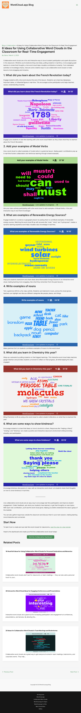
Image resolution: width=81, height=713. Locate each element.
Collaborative (11, 45)
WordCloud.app (41, 697)
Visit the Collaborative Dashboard (40, 537)
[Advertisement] (40, 25)
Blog (3, 45)
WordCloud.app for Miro (40, 704)
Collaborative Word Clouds (40, 699)
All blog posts (40, 694)
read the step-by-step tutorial (60, 527)
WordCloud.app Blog (22, 4)
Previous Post (7, 672)
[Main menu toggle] (77, 5)
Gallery (40, 709)
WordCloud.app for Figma (40, 701)
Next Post (74, 672)
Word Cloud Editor (40, 706)
